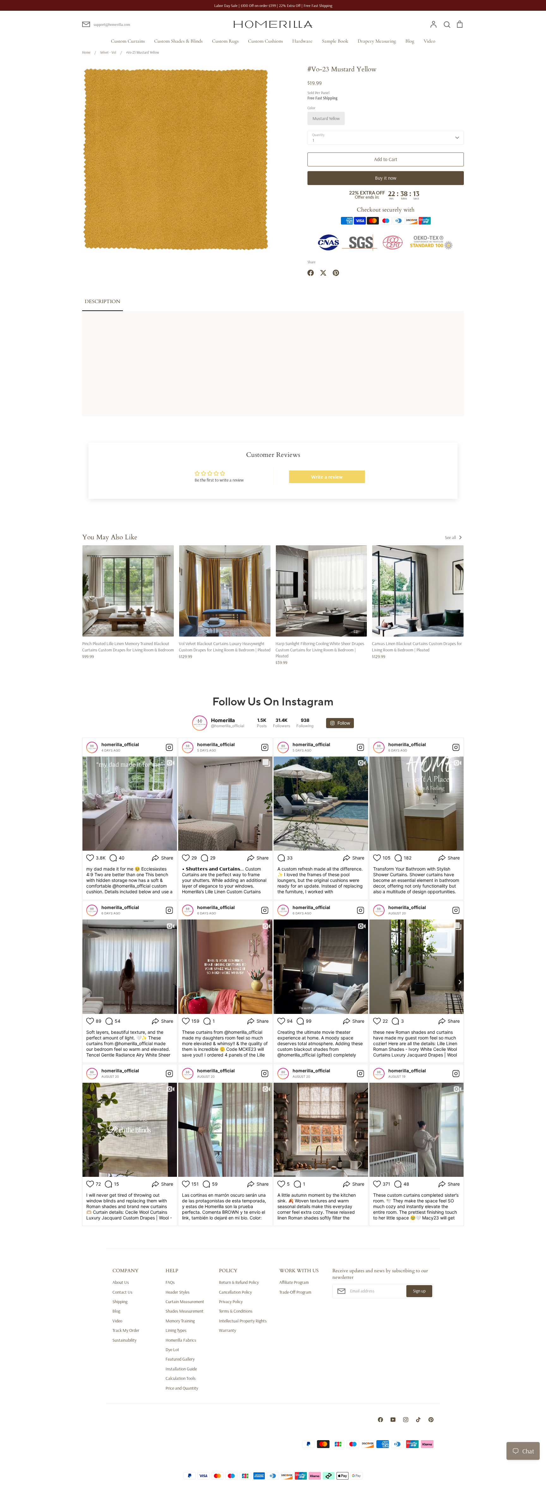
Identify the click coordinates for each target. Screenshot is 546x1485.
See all (451, 537)
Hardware (302, 41)
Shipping (119, 1301)
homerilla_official (120, 744)
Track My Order (125, 1330)
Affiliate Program (294, 1282)
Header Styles (178, 1292)
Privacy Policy (231, 1301)
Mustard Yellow (326, 118)
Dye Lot (172, 1349)
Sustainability (124, 1340)
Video (429, 41)
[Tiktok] (418, 1419)
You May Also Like (109, 537)
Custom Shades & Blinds (178, 41)
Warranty (227, 1330)
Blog (409, 41)
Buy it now (385, 178)
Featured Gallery (180, 1359)
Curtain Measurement (185, 1301)
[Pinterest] (431, 1419)
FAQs (170, 1282)
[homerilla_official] (92, 747)
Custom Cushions (265, 41)
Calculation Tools (181, 1378)
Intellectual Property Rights (243, 1321)
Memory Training (180, 1321)
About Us (120, 1282)
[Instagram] (405, 1419)
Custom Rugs (225, 41)
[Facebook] (380, 1419)
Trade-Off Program (295, 1292)
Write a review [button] (327, 477)
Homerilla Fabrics (181, 1340)
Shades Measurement (184, 1311)
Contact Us (122, 1292)
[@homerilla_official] (199, 723)
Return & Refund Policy (239, 1282)
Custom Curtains (128, 41)
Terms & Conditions (235, 1311)
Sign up (419, 1291)
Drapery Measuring (377, 41)
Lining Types (176, 1330)
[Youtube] (393, 1419)
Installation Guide (181, 1369)
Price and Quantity (182, 1388)
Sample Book (335, 41)
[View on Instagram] (169, 747)
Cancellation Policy (235, 1292)
